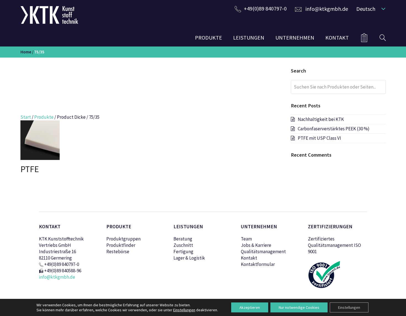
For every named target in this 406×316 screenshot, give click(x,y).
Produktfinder (120, 245)
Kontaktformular (258, 264)
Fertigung (183, 251)
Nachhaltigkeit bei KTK (321, 119)
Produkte (44, 117)
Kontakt (249, 258)
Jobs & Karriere (256, 245)
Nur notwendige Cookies (299, 307)
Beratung (182, 239)
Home (25, 52)
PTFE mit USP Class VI (319, 138)
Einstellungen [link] (184, 309)
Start (25, 117)
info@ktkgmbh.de (326, 8)
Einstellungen (349, 307)
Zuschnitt (183, 245)
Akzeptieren (249, 307)
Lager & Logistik (189, 258)
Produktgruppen (123, 239)
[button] (370, 8)
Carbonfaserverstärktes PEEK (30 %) (334, 129)
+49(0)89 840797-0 (265, 8)
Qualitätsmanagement (263, 251)
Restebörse (117, 251)
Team (246, 239)
